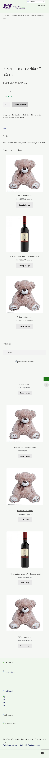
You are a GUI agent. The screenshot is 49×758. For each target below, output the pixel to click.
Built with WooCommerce (30, 745)
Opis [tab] (4, 128)
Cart (38, 752)
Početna (7, 16)
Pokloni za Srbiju (16, 115)
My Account (8, 754)
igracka (11, 117)
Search (24, 754)
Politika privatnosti (10, 745)
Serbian (32, 1)
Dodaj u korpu (20, 104)
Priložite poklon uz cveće (20, 16)
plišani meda (19, 117)
